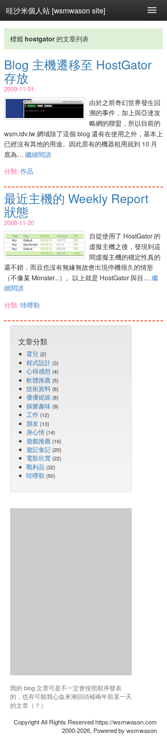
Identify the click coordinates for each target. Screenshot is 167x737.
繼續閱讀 (38, 154)
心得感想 (38, 371)
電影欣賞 (38, 457)
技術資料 (38, 388)
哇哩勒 (30, 304)
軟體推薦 (38, 380)
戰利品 (35, 466)
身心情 (35, 432)
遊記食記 (38, 449)
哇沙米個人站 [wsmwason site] (55, 10)
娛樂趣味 (38, 406)
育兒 (32, 353)
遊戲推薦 (38, 440)
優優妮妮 (38, 397)
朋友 (32, 423)
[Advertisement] (83, 591)
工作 (32, 414)
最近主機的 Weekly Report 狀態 (76, 204)
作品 (26, 171)
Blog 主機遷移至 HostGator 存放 (78, 71)
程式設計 (38, 362)
